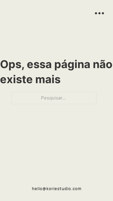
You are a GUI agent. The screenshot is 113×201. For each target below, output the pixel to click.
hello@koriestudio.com (56, 188)
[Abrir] (99, 13)
